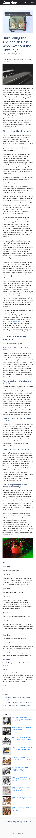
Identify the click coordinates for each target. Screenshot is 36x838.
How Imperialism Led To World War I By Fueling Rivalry (22, 798)
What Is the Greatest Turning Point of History (21, 728)
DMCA (5, 821)
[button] (25, 2)
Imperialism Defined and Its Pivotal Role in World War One (22, 758)
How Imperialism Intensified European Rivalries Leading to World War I (22, 719)
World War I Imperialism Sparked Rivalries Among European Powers (20, 769)
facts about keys (15, 321)
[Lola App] (10, 2)
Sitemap (19, 821)
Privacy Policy (12, 821)
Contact (30, 821)
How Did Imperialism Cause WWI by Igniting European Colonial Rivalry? (21, 789)
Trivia (7, 695)
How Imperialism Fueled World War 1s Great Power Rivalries (22, 738)
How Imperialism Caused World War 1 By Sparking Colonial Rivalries (22, 779)
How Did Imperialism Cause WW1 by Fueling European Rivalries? (21, 808)
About (25, 821)
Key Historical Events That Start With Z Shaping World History (22, 748)
